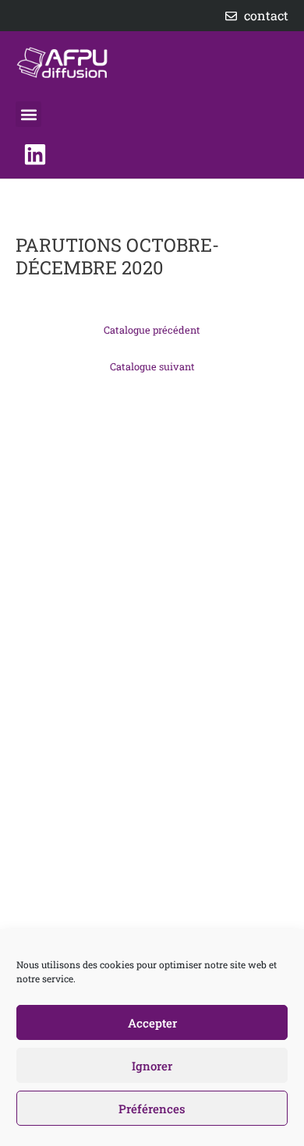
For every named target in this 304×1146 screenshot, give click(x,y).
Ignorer (152, 1065)
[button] (28, 114)
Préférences (152, 1108)
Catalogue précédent (152, 330)
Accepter (152, 1023)
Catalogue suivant (152, 366)
